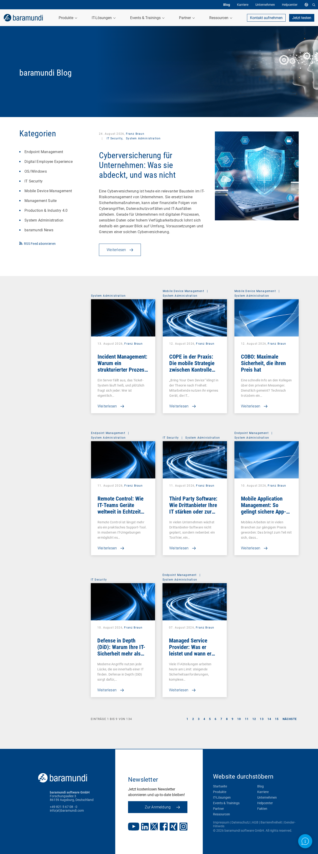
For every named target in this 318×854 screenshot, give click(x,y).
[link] (23, 17)
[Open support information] (305, 841)
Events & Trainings (226, 803)
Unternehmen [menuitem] (265, 5)
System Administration (43, 220)
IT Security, (114, 138)
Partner (218, 808)
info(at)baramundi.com (67, 810)
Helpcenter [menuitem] (290, 5)
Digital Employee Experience (48, 161)
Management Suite (40, 200)
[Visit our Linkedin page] (145, 827)
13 (262, 719)
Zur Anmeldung (158, 807)
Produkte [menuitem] (66, 18)
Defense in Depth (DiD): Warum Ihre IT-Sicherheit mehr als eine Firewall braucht (121, 650)
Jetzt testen (301, 18)
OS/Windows (35, 171)
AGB (255, 822)
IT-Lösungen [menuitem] (102, 18)
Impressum (221, 822)
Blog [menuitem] (226, 5)
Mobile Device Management (48, 191)
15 (277, 719)
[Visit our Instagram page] (183, 827)
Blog (260, 786)
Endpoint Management (43, 152)
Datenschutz (240, 822)
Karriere (263, 792)
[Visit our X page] (154, 827)
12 (254, 719)
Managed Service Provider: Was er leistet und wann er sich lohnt (190, 650)
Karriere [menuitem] (242, 5)
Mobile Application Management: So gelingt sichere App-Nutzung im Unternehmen (263, 511)
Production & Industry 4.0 (46, 210)
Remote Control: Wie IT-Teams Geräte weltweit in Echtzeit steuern (120, 508)
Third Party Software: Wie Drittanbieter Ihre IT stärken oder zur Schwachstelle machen (194, 508)
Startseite (220, 786)
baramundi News (38, 230)
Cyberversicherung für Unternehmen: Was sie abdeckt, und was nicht (137, 165)
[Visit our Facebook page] (164, 827)
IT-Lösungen (222, 797)
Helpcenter (265, 803)
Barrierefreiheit (271, 822)
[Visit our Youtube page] (133, 827)
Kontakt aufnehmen (266, 18)
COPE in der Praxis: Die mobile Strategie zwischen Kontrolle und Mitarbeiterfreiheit (194, 366)
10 (239, 719)
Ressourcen (221, 814)
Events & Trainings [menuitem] (146, 18)
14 (269, 719)
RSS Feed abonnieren (40, 243)
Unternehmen (267, 797)
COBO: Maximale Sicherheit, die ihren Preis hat (263, 363)
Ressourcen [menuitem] (219, 18)
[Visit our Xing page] (173, 827)
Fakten (262, 808)
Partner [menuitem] (185, 18)
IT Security (33, 181)
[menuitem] (307, 4)
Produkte (219, 792)
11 (247, 719)
